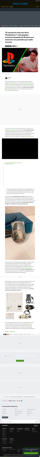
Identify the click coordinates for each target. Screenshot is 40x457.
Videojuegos (20, 4)
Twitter (36, 6)
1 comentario (9, 46)
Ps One (26, 334)
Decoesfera (4, 441)
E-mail (17, 46)
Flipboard (15, 46)
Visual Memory (8, 90)
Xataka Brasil (4, 450)
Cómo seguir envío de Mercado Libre (29, 396)
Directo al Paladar (27, 430)
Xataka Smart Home (4, 435)
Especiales (4, 411)
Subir (35, 425)
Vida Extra (11, 431)
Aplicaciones (29, 411)
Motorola (10, 25)
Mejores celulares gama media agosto (16, 396)
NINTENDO (11, 6)
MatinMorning (12, 130)
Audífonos (25, 25)
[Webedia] (37, 0)
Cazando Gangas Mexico (31, 409)
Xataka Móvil (4, 431)
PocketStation (29, 268)
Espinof (18, 431)
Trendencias (4, 440)
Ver (20, 360)
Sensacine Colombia (18, 451)
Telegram (14, 400)
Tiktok (21, 400)
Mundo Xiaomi (4, 436)
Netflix (32, 25)
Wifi (29, 25)
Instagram (12, 400)
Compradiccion (4, 443)
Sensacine (18, 430)
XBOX (7, 6)
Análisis (16, 409)
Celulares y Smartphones (19, 411)
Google (36, 25)
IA (18, 25)
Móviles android (29, 413)
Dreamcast (16, 90)
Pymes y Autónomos (11, 442)
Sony (29, 334)
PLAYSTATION (3, 6)
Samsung (21, 25)
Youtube (10, 400)
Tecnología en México (18, 413)
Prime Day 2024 (4, 413)
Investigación (4, 409)
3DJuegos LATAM (12, 449)
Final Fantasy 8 (30, 136)
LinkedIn (20, 400)
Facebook (38, 6)
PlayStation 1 (14, 83)
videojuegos (17, 414)
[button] (10, 77)
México (3, 414)
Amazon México (5, 25)
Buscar (36, 422)
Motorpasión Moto (35, 431)
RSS (16, 400)
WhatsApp (15, 25)
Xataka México (4, 449)
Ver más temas (5, 417)
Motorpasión (34, 430)
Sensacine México (20, 449)
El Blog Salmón (12, 440)
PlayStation (21, 334)
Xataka (3, 430)
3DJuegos (11, 430)
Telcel (28, 414)
